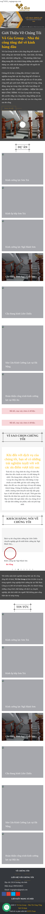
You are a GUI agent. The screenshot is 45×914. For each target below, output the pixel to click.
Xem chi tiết (8, 108)
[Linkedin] (13, 894)
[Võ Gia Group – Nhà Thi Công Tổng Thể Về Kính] (22, 6)
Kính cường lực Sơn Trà (17, 180)
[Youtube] (18, 894)
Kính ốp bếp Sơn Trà (15, 213)
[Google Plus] (8, 894)
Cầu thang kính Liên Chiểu (18, 313)
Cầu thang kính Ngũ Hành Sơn (20, 276)
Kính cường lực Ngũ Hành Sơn (20, 247)
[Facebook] (4, 894)
